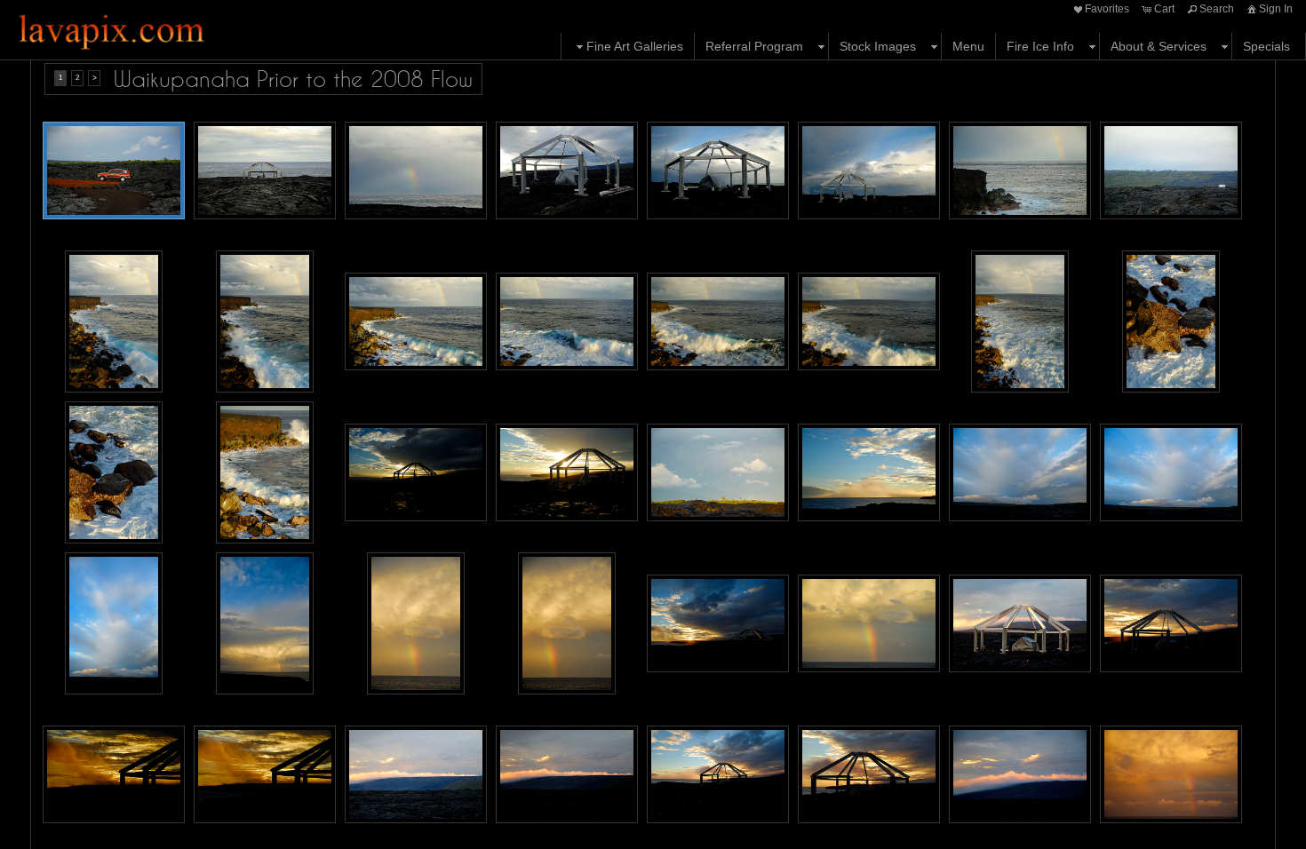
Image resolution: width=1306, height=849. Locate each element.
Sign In (1276, 9)
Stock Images (878, 46)
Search (1216, 9)
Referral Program (754, 46)
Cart (1164, 9)
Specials (1266, 46)
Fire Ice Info (1040, 46)
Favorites (1107, 9)
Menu (968, 46)
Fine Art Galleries (634, 46)
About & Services (1158, 46)
